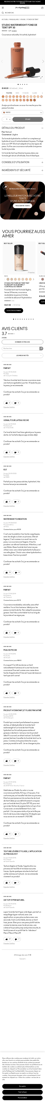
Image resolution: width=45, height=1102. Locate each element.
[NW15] (38, 96)
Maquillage (14, 19)
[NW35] (24, 100)
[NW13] (6, 96)
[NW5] (15, 279)
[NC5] (8, 279)
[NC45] (17, 100)
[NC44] (20, 100)
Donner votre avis (22, 342)
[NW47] (31, 100)
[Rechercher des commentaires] (41, 348)
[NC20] (31, 96)
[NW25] (13, 100)
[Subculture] (42, 279)
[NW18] (10, 96)
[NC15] (27, 96)
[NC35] (10, 100)
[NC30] (3, 100)
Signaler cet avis (9, 407)
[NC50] (3, 96)
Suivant (23, 959)
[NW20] (41, 96)
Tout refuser (22, 1092)
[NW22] (6, 100)
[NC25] (34, 96)
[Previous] (5, 279)
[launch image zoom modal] (41, 77)
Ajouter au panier (14, 310)
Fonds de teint (32, 19)
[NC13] (30, 279)
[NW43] (27, 100)
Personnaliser (22, 1097)
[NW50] (34, 100)
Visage (22, 19)
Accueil (5, 19)
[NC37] (13, 96)
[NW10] (19, 279)
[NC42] (20, 96)
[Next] (33, 279)
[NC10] (11, 279)
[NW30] (24, 96)
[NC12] (22, 279)
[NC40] (17, 96)
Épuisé (27, 119)
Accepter (22, 1086)
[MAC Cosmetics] (22, 7)
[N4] (26, 279)
